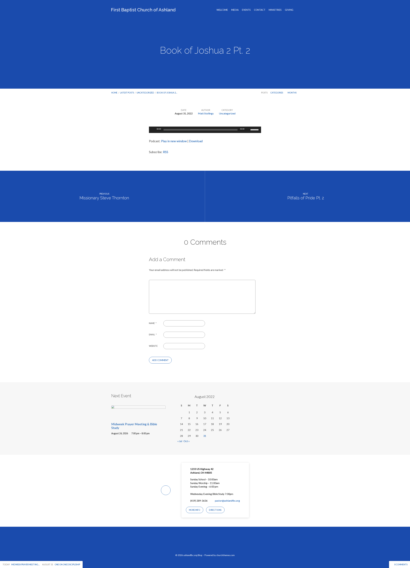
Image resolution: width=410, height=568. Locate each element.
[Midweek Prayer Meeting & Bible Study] (138, 416)
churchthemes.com (225, 555)
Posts (264, 92)
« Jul (179, 441)
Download (196, 141)
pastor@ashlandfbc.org (227, 500)
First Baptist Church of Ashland (143, 9)
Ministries (275, 10)
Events (246, 10)
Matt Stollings (206, 113)
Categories (276, 92)
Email (153, 334)
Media (235, 10)
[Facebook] (198, 541)
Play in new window (174, 141)
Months (292, 92)
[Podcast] (213, 541)
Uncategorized (145, 92)
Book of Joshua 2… (167, 92)
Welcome (222, 10)
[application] (205, 130)
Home (114, 92)
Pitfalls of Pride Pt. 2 (305, 198)
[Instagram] (205, 541)
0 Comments (400, 564)
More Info (194, 510)
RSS (165, 152)
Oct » (187, 441)
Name (152, 323)
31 (204, 435)
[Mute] (248, 129)
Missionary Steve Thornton (104, 198)
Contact (259, 10)
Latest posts (127, 92)
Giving (289, 10)
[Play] (153, 129)
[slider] (254, 129)
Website (153, 346)
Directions (215, 510)
